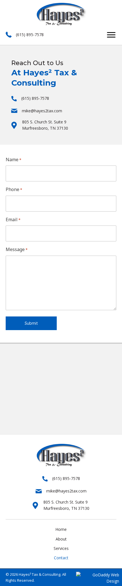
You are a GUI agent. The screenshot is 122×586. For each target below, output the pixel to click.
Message (17, 249)
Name (13, 159)
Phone (14, 189)
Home (61, 529)
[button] (111, 35)
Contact (61, 557)
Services (61, 548)
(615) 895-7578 (30, 34)
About (61, 539)
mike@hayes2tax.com (42, 110)
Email (13, 219)
